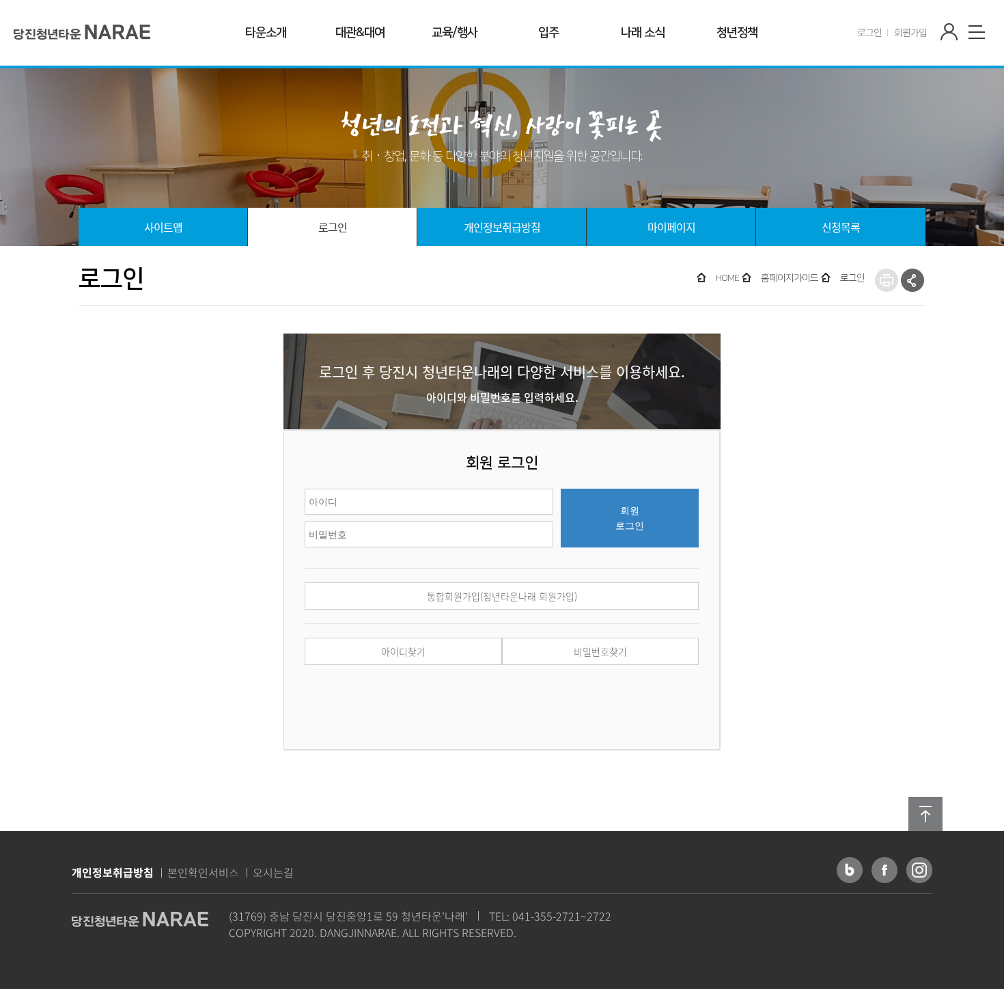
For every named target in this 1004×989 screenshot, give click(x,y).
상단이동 (925, 814)
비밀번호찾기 (600, 651)
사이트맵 (976, 32)
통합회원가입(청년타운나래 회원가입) (502, 596)
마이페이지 (949, 32)
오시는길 (273, 872)
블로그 (850, 870)
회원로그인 (629, 518)
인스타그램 (919, 870)
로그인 (869, 32)
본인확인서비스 (203, 872)
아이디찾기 (403, 651)
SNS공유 (912, 280)
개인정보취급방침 (113, 872)
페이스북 (884, 870)
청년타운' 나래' (82, 31)
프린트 (886, 280)
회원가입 (910, 32)
